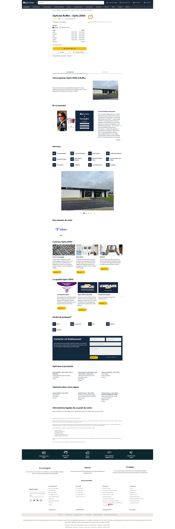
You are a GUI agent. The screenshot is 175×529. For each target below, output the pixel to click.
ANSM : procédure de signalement (110, 514)
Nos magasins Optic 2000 (53, 494)
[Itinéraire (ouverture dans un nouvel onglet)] (100, 21)
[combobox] (71, 2)
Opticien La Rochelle (106, 527)
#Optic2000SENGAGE (98, 514)
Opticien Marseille (93, 525)
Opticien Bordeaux (80, 525)
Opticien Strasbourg (106, 525)
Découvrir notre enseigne (86, 480)
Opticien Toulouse (73, 525)
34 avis (62, 18)
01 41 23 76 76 (38, 492)
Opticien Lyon (87, 525)
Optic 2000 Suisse (68, 514)
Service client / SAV (133, 490)
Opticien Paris (67, 525)
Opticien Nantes (99, 525)
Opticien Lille (81, 527)
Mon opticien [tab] (70, 72)
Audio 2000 (51, 502)
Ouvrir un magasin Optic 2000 (54, 496)
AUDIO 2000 (60, 514)
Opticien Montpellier (68, 527)
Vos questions (133, 486)
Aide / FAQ (132, 488)
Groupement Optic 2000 (78, 514)
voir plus (54, 267)
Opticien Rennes (75, 527)
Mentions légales (88, 514)
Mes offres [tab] (105, 72)
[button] (53, 125)
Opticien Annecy (94, 527)
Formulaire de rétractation (134, 502)
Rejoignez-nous (51, 498)
